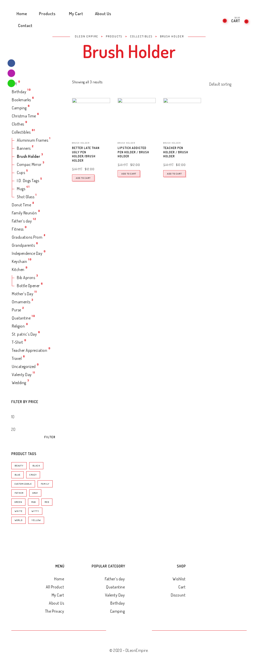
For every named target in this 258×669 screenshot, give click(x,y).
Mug (33, 502)
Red (47, 502)
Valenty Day (22, 374)
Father (19, 492)
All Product (55, 586)
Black (36, 465)
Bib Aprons (26, 277)
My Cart (58, 595)
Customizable (23, 483)
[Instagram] (129, 630)
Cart (181, 586)
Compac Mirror (29, 164)
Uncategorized (24, 366)
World (18, 520)
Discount (178, 595)
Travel (17, 358)
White (18, 511)
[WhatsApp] (141, 630)
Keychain (19, 261)
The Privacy (54, 611)
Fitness (18, 229)
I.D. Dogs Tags (28, 180)
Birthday (19, 91)
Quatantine (21, 317)
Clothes (18, 124)
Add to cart (83, 178)
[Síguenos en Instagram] (11, 73)
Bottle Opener (28, 285)
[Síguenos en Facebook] (11, 63)
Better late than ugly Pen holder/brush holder (86, 154)
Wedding (19, 382)
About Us (56, 603)
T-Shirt (17, 342)
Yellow (36, 520)
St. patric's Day (24, 334)
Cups (21, 172)
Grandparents (23, 245)
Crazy (33, 474)
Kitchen (18, 269)
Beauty (19, 465)
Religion (18, 326)
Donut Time (21, 204)
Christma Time (24, 115)
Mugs (21, 188)
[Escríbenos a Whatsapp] (11, 83)
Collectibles (21, 132)
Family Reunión (24, 212)
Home (59, 578)
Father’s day (22, 221)
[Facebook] (116, 630)
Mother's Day (22, 293)
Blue (17, 474)
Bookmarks (21, 99)
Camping (19, 107)
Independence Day (27, 253)
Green (18, 502)
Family (45, 483)
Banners (24, 148)
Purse (16, 309)
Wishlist (179, 578)
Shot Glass (25, 196)
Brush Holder (28, 156)
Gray (35, 492)
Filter (50, 437)
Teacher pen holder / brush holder (175, 152)
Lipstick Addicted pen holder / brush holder (133, 152)
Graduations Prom (27, 237)
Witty (35, 511)
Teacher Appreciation (29, 350)
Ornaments (21, 301)
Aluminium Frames (32, 140)
